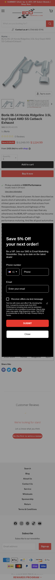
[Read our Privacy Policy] (47, 303)
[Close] (50, 226)
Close (27, 334)
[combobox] (12, 272)
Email (9, 282)
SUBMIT (27, 323)
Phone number (13, 265)
